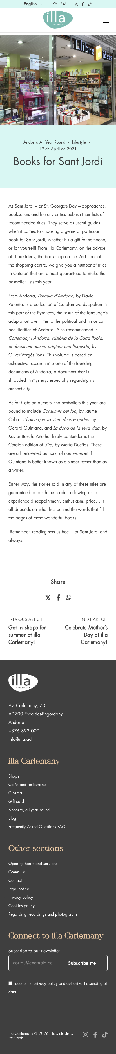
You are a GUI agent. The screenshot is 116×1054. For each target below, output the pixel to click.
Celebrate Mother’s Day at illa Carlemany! (86, 635)
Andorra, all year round (29, 810)
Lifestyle (79, 142)
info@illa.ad (20, 739)
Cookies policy (21, 906)
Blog (12, 818)
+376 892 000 (23, 731)
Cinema (15, 793)
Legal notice (18, 889)
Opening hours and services (32, 864)
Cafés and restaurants (27, 785)
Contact (15, 880)
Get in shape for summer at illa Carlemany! (27, 635)
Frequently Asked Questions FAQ (36, 827)
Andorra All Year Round (44, 142)
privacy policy (46, 983)
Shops (13, 776)
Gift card (16, 801)
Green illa (16, 872)
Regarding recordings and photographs (42, 914)
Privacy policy (20, 897)
